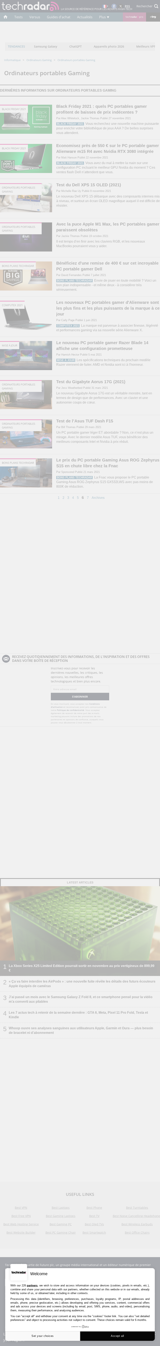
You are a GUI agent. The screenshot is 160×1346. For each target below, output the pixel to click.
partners (32, 1285)
